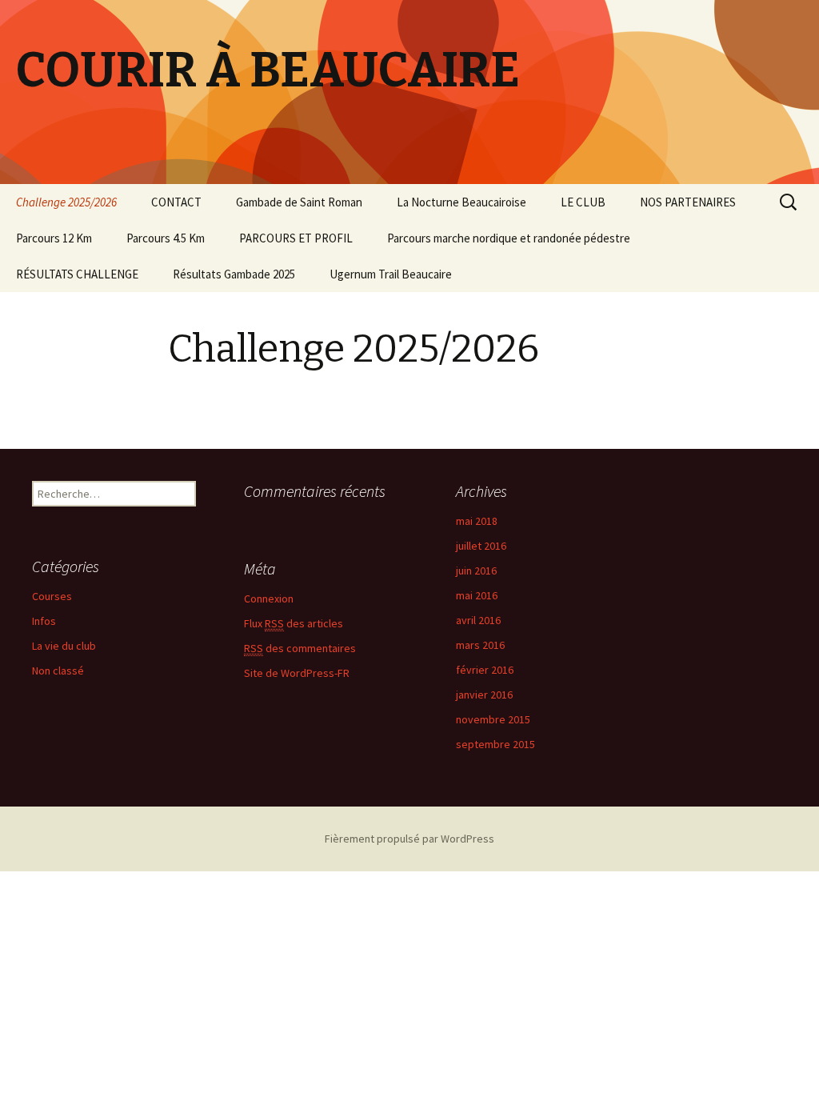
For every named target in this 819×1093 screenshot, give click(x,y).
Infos (44, 621)
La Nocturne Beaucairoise (461, 202)
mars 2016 (480, 645)
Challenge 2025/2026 (66, 202)
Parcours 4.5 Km (165, 238)
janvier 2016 (484, 694)
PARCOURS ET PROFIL (296, 238)
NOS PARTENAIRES (688, 202)
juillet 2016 (481, 545)
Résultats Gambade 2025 (234, 274)
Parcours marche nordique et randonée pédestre (508, 238)
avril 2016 (478, 620)
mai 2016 (476, 595)
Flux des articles (293, 623)
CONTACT (176, 202)
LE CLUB (583, 202)
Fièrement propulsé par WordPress (409, 838)
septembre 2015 (495, 744)
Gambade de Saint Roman (299, 202)
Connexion (269, 598)
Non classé (58, 670)
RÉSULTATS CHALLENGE (77, 274)
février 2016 (484, 670)
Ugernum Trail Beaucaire (391, 274)
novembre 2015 (493, 719)
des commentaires (300, 648)
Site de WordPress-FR (297, 673)
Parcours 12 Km (54, 238)
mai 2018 (476, 521)
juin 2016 (476, 570)
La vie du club (64, 646)
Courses (52, 596)
